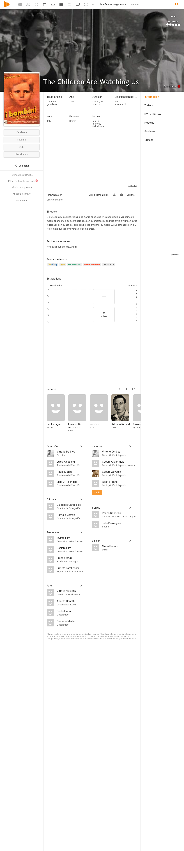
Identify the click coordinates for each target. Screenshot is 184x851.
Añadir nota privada (22, 187)
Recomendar (21, 200)
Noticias (149, 122)
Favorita (21, 139)
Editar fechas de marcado (23, 181)
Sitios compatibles (99, 194)
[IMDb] (63, 266)
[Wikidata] (109, 266)
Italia (49, 121)
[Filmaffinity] (53, 266)
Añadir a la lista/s (22, 193)
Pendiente (22, 132)
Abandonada (21, 154)
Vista (21, 147)
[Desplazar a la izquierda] (119, 389)
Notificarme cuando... (22, 175)
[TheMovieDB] (75, 266)
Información (151, 96)
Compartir (23, 165)
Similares (149, 131)
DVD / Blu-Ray (152, 114)
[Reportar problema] (114, 195)
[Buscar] (177, 4)
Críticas (148, 140)
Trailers (148, 105)
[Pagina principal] (7, 6)
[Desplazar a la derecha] (126, 389)
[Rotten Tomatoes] (93, 266)
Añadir (73, 246)
